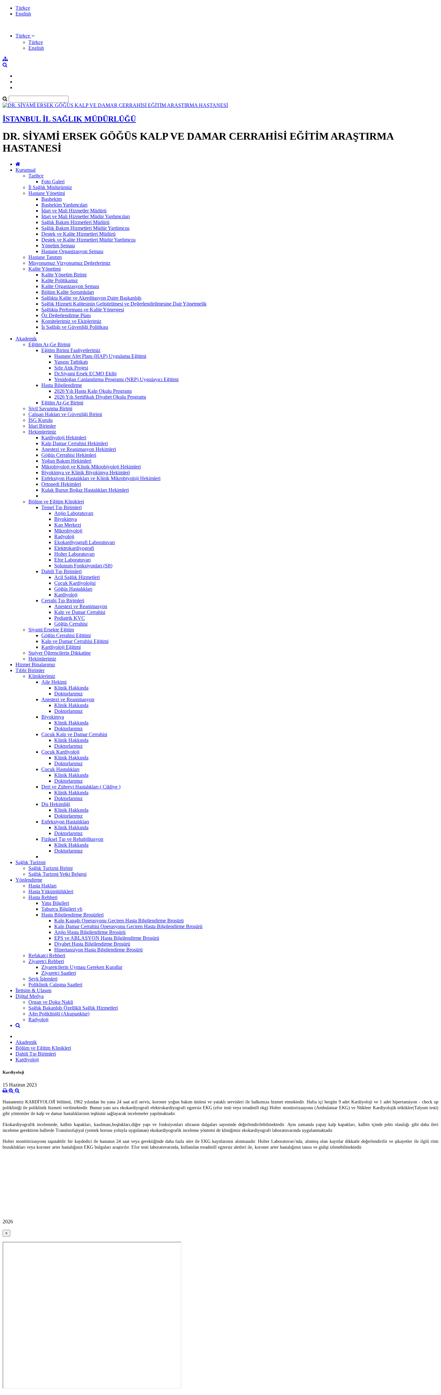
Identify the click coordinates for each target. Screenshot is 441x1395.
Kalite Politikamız (59, 280)
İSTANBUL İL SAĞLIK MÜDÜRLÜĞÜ (69, 119)
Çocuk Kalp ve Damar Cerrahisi (74, 734)
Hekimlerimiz (42, 432)
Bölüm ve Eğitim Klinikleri (56, 501)
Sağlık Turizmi (30, 862)
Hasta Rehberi (42, 897)
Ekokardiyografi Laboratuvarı (84, 542)
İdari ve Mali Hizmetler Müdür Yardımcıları (85, 216)
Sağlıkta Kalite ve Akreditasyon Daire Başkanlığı (91, 298)
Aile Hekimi (54, 682)
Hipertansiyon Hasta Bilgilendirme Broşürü (98, 949)
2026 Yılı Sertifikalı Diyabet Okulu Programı (100, 397)
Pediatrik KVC (69, 618)
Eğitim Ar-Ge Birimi (49, 344)
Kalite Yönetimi (44, 269)
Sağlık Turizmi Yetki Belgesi (57, 874)
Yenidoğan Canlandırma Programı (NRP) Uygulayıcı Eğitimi (116, 379)
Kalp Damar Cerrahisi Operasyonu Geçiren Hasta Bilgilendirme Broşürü (128, 926)
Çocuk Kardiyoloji (60, 752)
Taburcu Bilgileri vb (61, 909)
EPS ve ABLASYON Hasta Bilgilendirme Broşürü (106, 938)
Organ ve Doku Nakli (50, 1002)
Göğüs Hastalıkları (73, 589)
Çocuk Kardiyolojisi (75, 583)
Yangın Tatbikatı (71, 362)
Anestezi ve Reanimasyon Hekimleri (78, 449)
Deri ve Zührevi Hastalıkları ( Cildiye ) (80, 786)
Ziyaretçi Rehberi (46, 961)
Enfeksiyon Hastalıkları (65, 821)
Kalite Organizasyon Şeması (70, 286)
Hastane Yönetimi (46, 193)
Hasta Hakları (42, 885)
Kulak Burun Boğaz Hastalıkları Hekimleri (85, 490)
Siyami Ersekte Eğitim (51, 629)
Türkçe (22, 8)
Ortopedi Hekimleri (61, 484)
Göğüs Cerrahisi (70, 624)
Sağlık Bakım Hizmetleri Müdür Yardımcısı (85, 228)
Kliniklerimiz (41, 676)
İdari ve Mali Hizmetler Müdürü (74, 210)
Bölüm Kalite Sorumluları (67, 292)
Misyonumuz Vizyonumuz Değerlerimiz (69, 263)
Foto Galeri (53, 181)
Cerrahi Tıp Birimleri (62, 600)
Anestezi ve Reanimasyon (80, 606)
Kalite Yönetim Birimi (64, 274)
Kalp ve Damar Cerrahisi (79, 612)
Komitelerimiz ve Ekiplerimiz (71, 321)
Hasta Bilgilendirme (61, 385)
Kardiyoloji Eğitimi (61, 647)
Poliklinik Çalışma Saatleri (55, 984)
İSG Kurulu (40, 420)
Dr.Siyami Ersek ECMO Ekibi (85, 373)
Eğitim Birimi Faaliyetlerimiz (70, 350)
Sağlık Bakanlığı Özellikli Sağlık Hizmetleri (73, 1008)
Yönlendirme (28, 880)
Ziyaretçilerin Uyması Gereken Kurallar (81, 967)
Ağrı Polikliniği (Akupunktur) (58, 1013)
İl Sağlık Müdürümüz (50, 187)
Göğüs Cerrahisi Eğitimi (66, 635)
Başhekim (51, 199)
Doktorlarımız (68, 693)
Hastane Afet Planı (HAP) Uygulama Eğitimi (100, 356)
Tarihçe (36, 175)
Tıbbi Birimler (30, 670)
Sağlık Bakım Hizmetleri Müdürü (75, 222)
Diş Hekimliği (55, 804)
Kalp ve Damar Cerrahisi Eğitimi (74, 641)
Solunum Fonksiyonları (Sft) (83, 565)
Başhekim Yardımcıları (64, 205)
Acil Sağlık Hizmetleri (77, 577)
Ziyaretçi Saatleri (58, 973)
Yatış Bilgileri (55, 903)
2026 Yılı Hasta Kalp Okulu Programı (93, 391)
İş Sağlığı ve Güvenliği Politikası (74, 327)
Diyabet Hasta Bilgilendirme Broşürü (92, 944)
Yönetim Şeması (58, 245)
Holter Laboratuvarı (74, 554)
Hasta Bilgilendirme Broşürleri (72, 914)
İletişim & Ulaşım (33, 990)
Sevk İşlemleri (42, 979)
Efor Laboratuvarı (72, 560)
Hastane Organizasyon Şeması (72, 251)
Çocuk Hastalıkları (60, 769)
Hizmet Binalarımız (35, 664)
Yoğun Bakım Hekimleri (66, 461)
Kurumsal (25, 170)
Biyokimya (65, 519)
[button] (25, 35)
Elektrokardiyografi (74, 548)
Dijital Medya (29, 996)
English (23, 13)
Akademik (26, 338)
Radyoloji (64, 536)
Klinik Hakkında (71, 688)
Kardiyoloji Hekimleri (63, 437)
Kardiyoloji (65, 594)
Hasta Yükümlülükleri (50, 891)
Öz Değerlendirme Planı (66, 315)
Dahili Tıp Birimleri (61, 571)
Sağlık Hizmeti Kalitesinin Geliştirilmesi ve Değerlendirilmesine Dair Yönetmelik (124, 303)
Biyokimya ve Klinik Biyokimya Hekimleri (85, 472)
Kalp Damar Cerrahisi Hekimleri (74, 443)
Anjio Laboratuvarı (73, 513)
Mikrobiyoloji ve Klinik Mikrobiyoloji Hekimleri (91, 466)
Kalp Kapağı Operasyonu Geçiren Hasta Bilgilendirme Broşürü (119, 920)
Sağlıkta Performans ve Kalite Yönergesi (82, 309)
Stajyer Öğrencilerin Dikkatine (59, 653)
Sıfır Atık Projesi (71, 367)
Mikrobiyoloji (68, 530)
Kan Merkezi (67, 525)
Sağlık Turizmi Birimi (50, 868)
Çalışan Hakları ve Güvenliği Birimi (65, 414)
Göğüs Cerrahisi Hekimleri (68, 455)
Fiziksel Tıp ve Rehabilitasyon (72, 839)
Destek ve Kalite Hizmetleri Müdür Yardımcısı (88, 239)
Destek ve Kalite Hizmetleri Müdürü (78, 234)
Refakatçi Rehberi (46, 955)
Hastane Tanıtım (45, 257)
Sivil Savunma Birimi (50, 408)
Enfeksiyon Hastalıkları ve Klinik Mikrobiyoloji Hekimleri (100, 478)
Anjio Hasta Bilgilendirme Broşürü (90, 932)
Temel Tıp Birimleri (61, 507)
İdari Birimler (42, 426)
